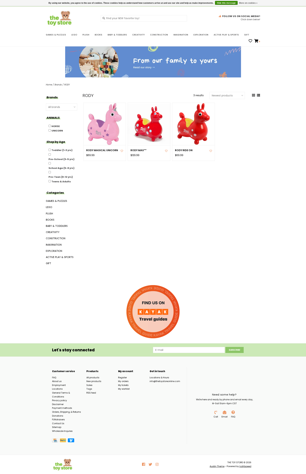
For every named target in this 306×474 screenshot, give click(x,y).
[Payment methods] (56, 440)
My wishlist (124, 388)
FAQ (54, 377)
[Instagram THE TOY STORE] (157, 464)
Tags (89, 388)
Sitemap (56, 427)
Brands (58, 84)
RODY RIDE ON (183, 150)
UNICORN (57, 130)
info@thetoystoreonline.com (165, 381)
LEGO (74, 34)
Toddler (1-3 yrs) (62, 150)
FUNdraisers (58, 419)
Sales (89, 385)
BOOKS (98, 34)
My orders (123, 381)
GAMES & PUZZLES (56, 34)
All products (92, 377)
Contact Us (58, 423)
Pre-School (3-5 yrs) (61, 159)
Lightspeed (245, 466)
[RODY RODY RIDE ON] (193, 124)
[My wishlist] (250, 41)
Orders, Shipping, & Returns (66, 411)
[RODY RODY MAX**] (149, 124)
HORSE (56, 126)
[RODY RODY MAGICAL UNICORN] (105, 124)
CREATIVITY (138, 34)
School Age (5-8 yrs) (61, 168)
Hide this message (226, 3)
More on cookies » (248, 3)
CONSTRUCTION (159, 34)
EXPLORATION (201, 34)
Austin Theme (217, 466)
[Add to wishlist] (122, 151)
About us (57, 381)
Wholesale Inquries (62, 431)
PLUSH (86, 34)
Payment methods (62, 408)
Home (49, 84)
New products (93, 381)
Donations (57, 415)
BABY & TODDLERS (117, 34)
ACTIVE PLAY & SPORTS (226, 34)
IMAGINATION (180, 34)
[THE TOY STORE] (70, 18)
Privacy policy (59, 400)
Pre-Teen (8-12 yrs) (61, 177)
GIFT (246, 34)
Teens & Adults (61, 181)
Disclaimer (58, 404)
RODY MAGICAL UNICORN (102, 150)
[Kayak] (153, 312)
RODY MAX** (138, 150)
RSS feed (91, 392)
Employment (59, 385)
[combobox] (144, 18)
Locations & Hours (159, 377)
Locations (57, 388)
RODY (67, 84)
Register (122, 377)
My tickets (123, 385)
